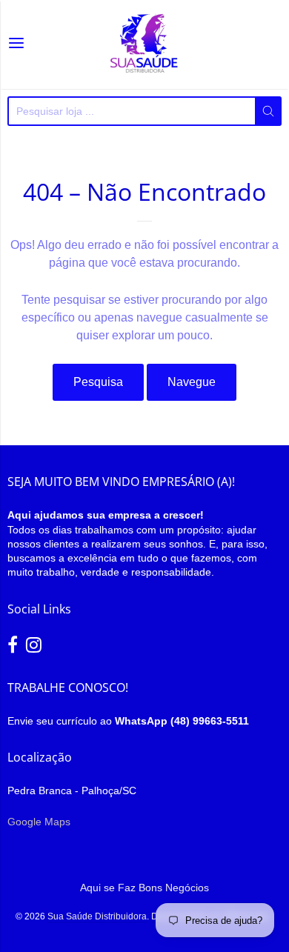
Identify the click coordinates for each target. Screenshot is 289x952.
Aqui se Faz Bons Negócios (144, 887)
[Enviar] (268, 111)
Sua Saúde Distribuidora (97, 916)
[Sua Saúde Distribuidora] (144, 44)
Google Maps (38, 822)
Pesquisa (98, 382)
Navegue (191, 382)
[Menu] (16, 44)
